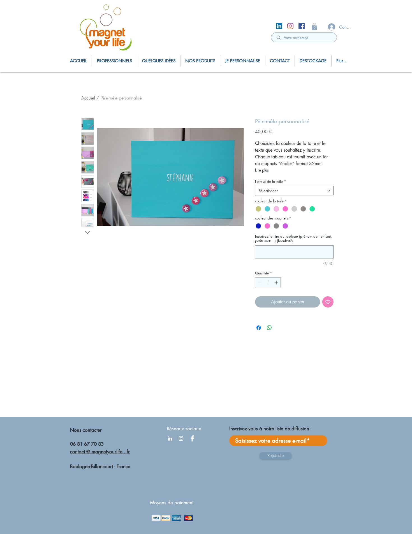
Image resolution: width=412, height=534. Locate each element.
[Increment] (277, 282)
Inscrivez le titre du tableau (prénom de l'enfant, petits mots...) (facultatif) (293, 238)
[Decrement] (259, 282)
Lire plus (262, 170)
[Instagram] (290, 26)
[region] (108, 28)
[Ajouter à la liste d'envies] (328, 302)
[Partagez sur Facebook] (258, 327)
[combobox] (294, 190)
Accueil (88, 98)
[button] (314, 26)
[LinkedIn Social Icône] (279, 26)
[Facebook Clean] (192, 438)
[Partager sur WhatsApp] (269, 327)
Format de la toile (270, 181)
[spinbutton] (268, 282)
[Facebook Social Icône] (301, 26)
